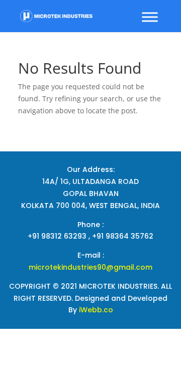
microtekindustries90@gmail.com (90, 267)
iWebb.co (96, 310)
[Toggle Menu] (150, 17)
